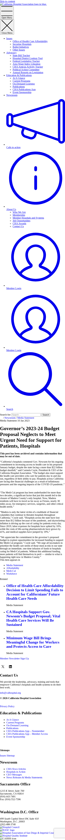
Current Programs (21, 81)
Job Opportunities (21, 220)
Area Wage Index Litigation (26, 64)
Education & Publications (19, 75)
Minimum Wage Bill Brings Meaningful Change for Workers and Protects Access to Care (32, 642)
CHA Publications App (24, 89)
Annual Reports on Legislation (28, 72)
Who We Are (19, 212)
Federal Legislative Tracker (26, 61)
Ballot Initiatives (21, 47)
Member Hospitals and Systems (28, 217)
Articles (16, 769)
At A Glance (19, 78)
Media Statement (25, 417)
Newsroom (11, 95)
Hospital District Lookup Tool (28, 58)
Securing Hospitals (22, 44)
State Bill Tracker (21, 55)
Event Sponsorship (22, 92)
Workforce (11, 573)
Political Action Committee (26, 69)
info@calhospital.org (10, 692)
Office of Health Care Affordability (30, 41)
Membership (19, 215)
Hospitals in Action (15, 771)
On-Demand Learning (24, 83)
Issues (9, 38)
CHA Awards (19, 223)
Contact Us (18, 226)
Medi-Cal (11, 571)
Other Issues (19, 49)
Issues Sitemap (7, 755)
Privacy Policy (7, 706)
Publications (19, 86)
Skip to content (7, 1)
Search (46, 415)
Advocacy (11, 52)
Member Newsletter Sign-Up (14, 658)
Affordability (12, 568)
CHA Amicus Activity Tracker (28, 66)
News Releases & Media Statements (24, 777)
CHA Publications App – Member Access (27, 734)
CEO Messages (14, 774)
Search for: (5, 414)
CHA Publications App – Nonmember (25, 731)
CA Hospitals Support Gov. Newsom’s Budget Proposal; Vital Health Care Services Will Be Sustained (33, 618)
